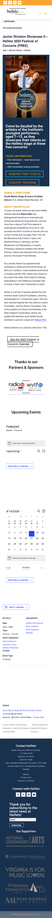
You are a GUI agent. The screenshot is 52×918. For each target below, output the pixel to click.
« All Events (9, 21)
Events (9, 430)
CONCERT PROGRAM (22, 182)
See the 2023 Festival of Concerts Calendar (23, 341)
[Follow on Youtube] (19, 3)
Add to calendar (16, 607)
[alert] (26, 558)
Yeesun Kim (40, 319)
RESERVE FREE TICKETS (25, 174)
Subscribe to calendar (18, 466)
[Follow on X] (10, 3)
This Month (26, 567)
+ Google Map (38, 717)
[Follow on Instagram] (15, 3)
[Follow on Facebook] (5, 3)
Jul (9, 567)
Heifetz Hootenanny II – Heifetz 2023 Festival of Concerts (40, 728)
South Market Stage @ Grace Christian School (22, 710)
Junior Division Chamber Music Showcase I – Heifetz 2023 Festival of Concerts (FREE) (16, 728)
